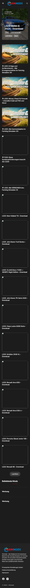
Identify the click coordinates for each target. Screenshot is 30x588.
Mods (16, 36)
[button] (3, 3)
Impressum (5, 572)
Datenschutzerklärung (9, 570)
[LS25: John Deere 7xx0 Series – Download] (15, 229)
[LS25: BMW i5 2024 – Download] (15, 24)
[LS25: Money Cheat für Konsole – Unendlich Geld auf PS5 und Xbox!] (15, 86)
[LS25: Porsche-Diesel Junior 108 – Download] (15, 426)
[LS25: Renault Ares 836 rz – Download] (15, 398)
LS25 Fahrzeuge (15, 32)
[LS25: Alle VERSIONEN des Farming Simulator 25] (15, 175)
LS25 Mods (9, 36)
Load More (15, 474)
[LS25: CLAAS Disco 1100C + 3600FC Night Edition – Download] (15, 258)
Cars (7, 32)
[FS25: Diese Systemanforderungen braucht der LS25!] (15, 145)
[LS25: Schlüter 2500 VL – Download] (15, 342)
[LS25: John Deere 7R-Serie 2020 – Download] (15, 286)
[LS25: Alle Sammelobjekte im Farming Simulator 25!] (15, 117)
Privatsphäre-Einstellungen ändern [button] (12, 567)
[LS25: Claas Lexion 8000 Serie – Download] (15, 314)
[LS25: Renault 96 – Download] (15, 454)
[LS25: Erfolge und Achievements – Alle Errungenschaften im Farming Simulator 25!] (15, 54)
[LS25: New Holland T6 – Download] (15, 204)
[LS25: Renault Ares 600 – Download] (15, 370)
